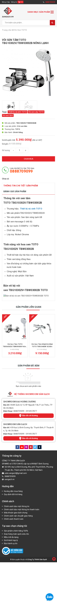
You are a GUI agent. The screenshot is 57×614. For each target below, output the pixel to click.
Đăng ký (14, 2)
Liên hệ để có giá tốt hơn (22, 170)
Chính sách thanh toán (13, 519)
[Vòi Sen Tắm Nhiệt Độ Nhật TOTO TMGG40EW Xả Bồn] (42, 328)
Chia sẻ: (5, 179)
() (22, 2)
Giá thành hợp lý (11, 540)
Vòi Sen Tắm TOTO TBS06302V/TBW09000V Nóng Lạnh (15, 345)
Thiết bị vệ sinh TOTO (17, 112)
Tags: (5, 112)
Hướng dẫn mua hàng (13, 491)
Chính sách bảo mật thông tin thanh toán (21, 509)
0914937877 (31, 411)
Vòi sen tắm (8, 115)
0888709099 (18, 411)
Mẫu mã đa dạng (11, 537)
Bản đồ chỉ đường (30, 415)
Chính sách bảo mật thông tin (16, 506)
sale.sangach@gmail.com (16, 473)
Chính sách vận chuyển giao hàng (18, 516)
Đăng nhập (6, 2)
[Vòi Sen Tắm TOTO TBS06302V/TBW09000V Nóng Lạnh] (15, 328)
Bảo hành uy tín (10, 543)
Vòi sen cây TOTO (36, 112)
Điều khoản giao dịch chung (15, 513)
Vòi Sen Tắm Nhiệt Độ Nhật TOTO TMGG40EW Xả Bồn (42, 345)
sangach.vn (10, 479)
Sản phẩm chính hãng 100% (16, 531)
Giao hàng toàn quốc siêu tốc (16, 534)
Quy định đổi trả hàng (13, 494)
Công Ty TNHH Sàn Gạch (37, 559)
